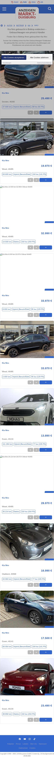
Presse (18, 744)
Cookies (32, 748)
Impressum (43, 744)
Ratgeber (10, 744)
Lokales (25, 744)
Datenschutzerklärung (44, 63)
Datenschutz (23, 748)
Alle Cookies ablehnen (39, 57)
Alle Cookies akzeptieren (14, 57)
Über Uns (33, 744)
